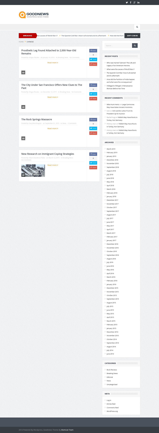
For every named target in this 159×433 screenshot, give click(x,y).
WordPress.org (112, 411)
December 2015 (112, 288)
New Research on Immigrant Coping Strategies (47, 153)
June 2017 (110, 222)
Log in (109, 400)
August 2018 (111, 171)
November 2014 (113, 335)
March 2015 (111, 321)
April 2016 (110, 273)
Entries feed (111, 404)
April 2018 (110, 185)
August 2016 (111, 259)
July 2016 (110, 262)
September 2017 (113, 211)
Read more (52, 62)
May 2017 (110, 226)
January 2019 (111, 156)
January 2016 (111, 284)
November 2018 (113, 163)
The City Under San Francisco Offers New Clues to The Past (51, 86)
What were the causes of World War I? (121, 69)
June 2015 (110, 310)
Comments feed (113, 407)
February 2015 (112, 324)
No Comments (74, 57)
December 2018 (112, 160)
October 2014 (112, 339)
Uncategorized (112, 384)
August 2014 (111, 346)
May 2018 (110, 182)
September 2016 (113, 255)
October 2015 (112, 295)
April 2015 (110, 317)
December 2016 (112, 244)
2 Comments (72, 123)
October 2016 (112, 251)
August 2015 (111, 303)
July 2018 (110, 174)
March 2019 (111, 149)
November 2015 (113, 292)
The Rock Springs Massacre (36, 119)
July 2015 (110, 306)
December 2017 (112, 200)
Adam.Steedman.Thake (37, 158)
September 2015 (113, 299)
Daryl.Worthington (35, 123)
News (64, 123)
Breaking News (63, 57)
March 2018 (111, 189)
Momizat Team (67, 430)
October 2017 (112, 207)
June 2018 (110, 178)
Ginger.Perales (34, 57)
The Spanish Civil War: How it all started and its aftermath (73, 36)
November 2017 (113, 204)
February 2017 (112, 237)
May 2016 (110, 270)
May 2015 (110, 313)
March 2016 (111, 277)
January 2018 (111, 196)
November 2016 (113, 248)
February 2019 (112, 152)
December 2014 (112, 332)
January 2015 (111, 328)
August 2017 (111, 215)
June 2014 (110, 354)
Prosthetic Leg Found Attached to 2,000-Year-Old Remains (48, 52)
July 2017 (110, 218)
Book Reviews (112, 370)
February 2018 (112, 193)
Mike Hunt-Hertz (113, 104)
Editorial (110, 377)
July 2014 (110, 350)
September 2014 (113, 343)
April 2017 (110, 229)
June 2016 (110, 266)
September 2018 (113, 167)
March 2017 (111, 233)
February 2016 (112, 280)
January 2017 (111, 240)
